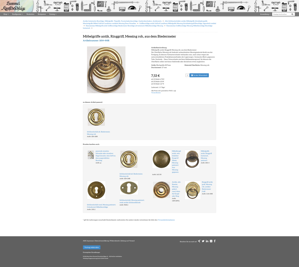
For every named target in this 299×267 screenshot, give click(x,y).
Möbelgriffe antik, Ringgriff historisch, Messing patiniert (206, 155)
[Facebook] (214, 241)
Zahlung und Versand (128, 241)
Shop (5, 14)
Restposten (42, 14)
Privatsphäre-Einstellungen (91, 252)
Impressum (90, 241)
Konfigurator (17, 14)
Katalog (52, 14)
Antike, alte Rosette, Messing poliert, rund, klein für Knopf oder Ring (176, 189)
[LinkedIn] (207, 241)
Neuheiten (30, 14)
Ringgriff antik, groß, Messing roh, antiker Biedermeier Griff (207, 186)
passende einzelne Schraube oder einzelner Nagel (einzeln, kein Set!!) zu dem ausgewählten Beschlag (106, 155)
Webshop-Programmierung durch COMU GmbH (95, 258)
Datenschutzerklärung (102, 241)
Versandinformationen (166, 220)
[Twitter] (203, 241)
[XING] (199, 241)
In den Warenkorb (200, 75)
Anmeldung (264, 14)
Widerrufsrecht (115, 241)
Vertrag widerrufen (91, 247)
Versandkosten (156, 92)
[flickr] (211, 241)
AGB (84, 241)
